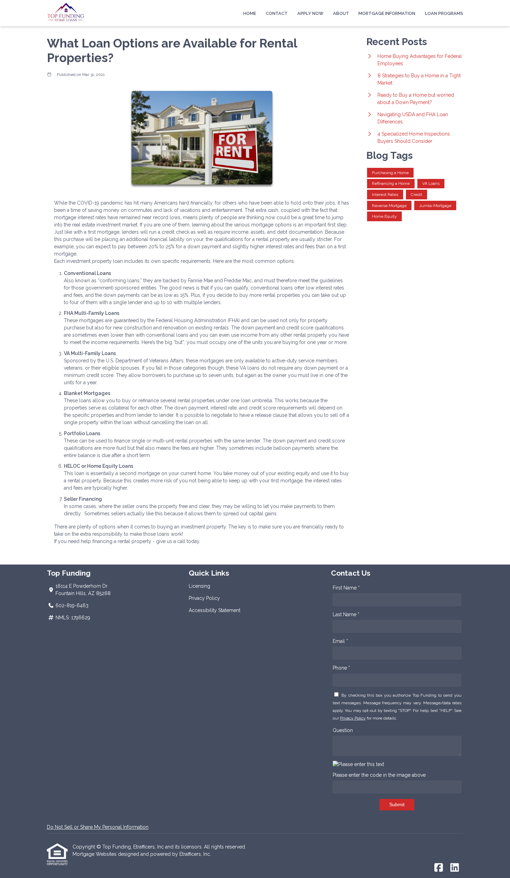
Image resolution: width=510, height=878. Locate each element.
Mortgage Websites (95, 854)
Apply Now (310, 13)
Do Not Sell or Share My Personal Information (97, 827)
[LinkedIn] (455, 868)
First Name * (346, 588)
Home (249, 13)
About (341, 13)
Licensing (199, 586)
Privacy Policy (204, 598)
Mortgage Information (386, 13)
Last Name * (346, 614)
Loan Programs (444, 13)
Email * (340, 641)
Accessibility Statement (214, 610)
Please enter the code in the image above (379, 775)
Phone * (341, 668)
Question (343, 730)
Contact (277, 13)
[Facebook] (439, 868)
